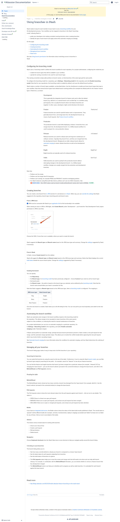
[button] (2, 2)
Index (3, 20)
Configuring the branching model (39, 44)
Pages (28, 18)
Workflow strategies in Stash (43, 18)
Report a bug (90, 515)
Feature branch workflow (66, 117)
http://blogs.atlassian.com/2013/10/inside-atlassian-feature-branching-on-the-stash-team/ (55, 483)
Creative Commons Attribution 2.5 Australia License (87, 509)
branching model (47, 279)
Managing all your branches (38, 51)
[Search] (91, 2)
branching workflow (65, 29)
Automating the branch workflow (39, 49)
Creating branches (35, 47)
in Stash (67, 193)
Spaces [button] (34, 2)
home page (82, 14)
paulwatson (35, 24)
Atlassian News (98, 515)
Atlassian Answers (7, 34)
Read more (33, 53)
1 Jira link (60, 18)
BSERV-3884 (36, 183)
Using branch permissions (39, 56)
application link (56, 203)
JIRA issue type (32, 292)
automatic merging (49, 143)
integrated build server (41, 410)
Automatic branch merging (36, 340)
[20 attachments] (53, 18)
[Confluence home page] (17, 2)
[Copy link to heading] (52, 66)
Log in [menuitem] (116, 2)
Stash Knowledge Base (8, 28)
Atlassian (72, 519)
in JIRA (48, 193)
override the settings (87, 193)
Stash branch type (44, 292)
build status (30, 260)
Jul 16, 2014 (43, 24)
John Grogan (30, 494)
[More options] (105, 18)
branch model (92, 359)
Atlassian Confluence (50, 515)
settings (90, 242)
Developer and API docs (9, 31)
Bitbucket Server (72, 8)
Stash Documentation (8, 16)
